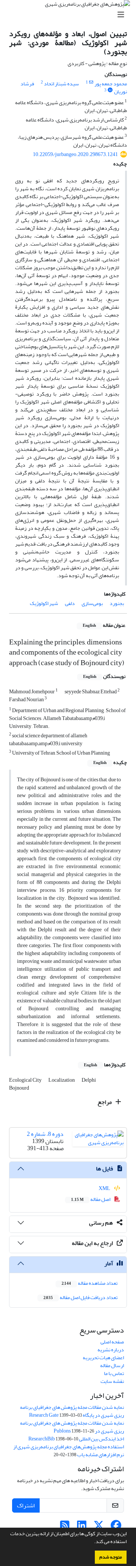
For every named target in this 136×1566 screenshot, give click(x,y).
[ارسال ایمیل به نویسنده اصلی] (91, 82)
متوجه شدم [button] (110, 1556)
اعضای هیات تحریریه (103, 1357)
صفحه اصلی (112, 1342)
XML (105, 1188)
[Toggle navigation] (70, 14)
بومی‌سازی (92, 603)
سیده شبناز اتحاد (61, 84)
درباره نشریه (110, 1350)
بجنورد (117, 603)
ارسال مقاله (112, 1365)
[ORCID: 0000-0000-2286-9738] (110, 90)
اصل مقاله (91, 1199)
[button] (92, 1542)
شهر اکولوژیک (44, 603)
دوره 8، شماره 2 (45, 1134)
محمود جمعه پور (110, 84)
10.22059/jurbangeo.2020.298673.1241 (75, 154)
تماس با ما (114, 1373)
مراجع (105, 1102)
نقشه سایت (112, 1381)
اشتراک (26, 1505)
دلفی (70, 603)
